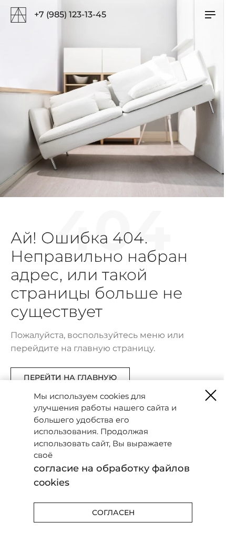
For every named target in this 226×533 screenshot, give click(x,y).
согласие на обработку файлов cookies (112, 475)
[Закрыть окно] (211, 395)
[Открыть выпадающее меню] (210, 14)
